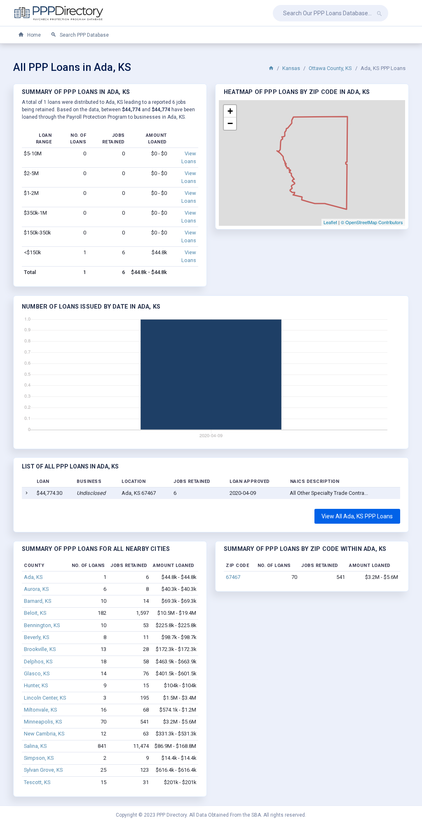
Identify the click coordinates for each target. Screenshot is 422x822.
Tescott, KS (37, 782)
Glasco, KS (36, 673)
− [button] (230, 123)
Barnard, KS (37, 601)
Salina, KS (35, 746)
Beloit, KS (35, 613)
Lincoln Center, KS (45, 698)
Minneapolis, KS (43, 722)
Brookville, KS (40, 649)
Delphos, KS (38, 661)
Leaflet (330, 222)
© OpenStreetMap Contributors (372, 222)
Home (33, 35)
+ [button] (230, 111)
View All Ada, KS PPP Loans (357, 516)
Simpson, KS (39, 758)
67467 (233, 577)
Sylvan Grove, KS (43, 770)
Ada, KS (33, 577)
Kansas (291, 68)
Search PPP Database (84, 35)
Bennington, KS (42, 625)
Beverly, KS (36, 637)
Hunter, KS (36, 685)
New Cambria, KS (44, 734)
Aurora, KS (36, 589)
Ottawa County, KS (330, 68)
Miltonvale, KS (40, 710)
